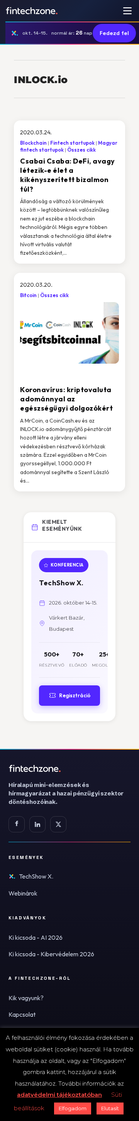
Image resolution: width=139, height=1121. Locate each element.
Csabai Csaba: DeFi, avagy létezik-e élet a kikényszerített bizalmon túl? (67, 175)
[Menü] (127, 11)
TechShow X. (36, 876)
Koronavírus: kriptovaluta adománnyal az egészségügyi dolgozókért (66, 399)
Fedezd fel (114, 33)
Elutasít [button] (110, 1108)
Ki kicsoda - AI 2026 (35, 937)
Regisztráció (74, 695)
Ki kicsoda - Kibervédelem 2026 (51, 954)
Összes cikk (81, 150)
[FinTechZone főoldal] (31, 11)
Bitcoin (28, 295)
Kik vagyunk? (26, 998)
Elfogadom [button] (72, 1108)
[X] (58, 824)
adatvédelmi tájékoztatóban (59, 1094)
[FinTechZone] (69, 768)
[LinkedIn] (37, 824)
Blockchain (33, 143)
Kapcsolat (22, 1014)
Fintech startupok (72, 143)
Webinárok (22, 893)
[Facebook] (16, 824)
